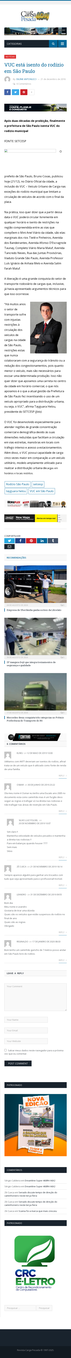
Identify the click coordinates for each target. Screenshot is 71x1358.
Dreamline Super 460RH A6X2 (40, 1180)
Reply (62, 775)
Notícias (10, 56)
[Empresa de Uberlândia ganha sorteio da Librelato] (35, 585)
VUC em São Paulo (42, 491)
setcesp (38, 484)
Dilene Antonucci (26, 79)
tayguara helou (16, 491)
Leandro (21, 894)
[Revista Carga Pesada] (35, 15)
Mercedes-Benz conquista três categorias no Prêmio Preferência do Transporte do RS (35, 719)
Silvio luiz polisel (28, 820)
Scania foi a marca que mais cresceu (38, 1211)
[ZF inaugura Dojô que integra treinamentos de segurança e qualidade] (35, 638)
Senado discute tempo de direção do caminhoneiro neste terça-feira (30, 1194)
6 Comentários (24, 83)
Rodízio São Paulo (17, 484)
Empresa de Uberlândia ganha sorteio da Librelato (34, 610)
